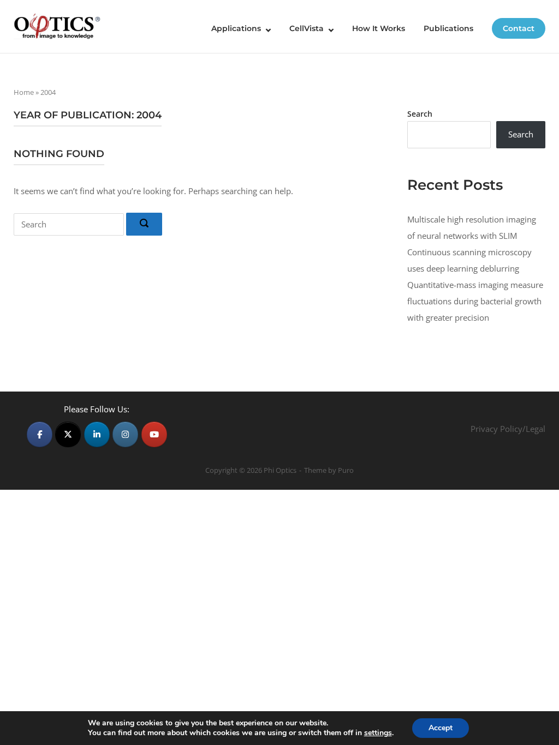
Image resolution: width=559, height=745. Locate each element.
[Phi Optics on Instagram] (125, 434)
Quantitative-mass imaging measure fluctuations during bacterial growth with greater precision (475, 301)
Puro (346, 470)
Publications (448, 28)
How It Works (378, 28)
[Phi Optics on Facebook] (39, 434)
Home (24, 92)
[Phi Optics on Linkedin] (97, 434)
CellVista (306, 28)
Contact (518, 28)
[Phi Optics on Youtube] (154, 434)
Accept (441, 728)
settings (378, 733)
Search (419, 114)
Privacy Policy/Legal (508, 428)
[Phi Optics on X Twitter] (68, 434)
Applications (236, 28)
